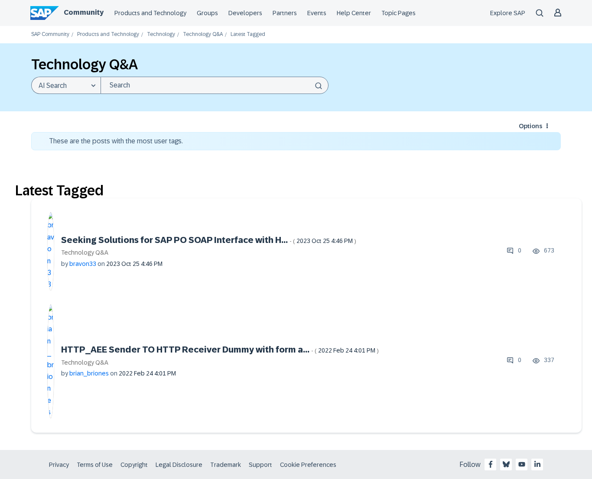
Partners (285, 13)
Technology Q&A (203, 34)
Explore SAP (507, 13)
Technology (161, 34)
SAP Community (50, 34)
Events (316, 13)
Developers (245, 13)
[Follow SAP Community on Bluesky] (506, 464)
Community (84, 12)
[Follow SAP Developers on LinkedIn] (537, 464)
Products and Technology (150, 13)
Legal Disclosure (179, 464)
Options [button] (530, 126)
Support (260, 464)
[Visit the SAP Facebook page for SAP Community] (490, 464)
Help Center (354, 13)
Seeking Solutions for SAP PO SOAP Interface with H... (208, 240)
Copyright (134, 464)
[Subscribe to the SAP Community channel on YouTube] (521, 464)
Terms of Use (95, 464)
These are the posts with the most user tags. (116, 141)
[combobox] (215, 85)
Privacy (59, 464)
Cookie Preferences (308, 464)
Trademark (225, 464)
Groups (207, 13)
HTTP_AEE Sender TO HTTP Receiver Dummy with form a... (220, 349)
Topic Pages (398, 13)
